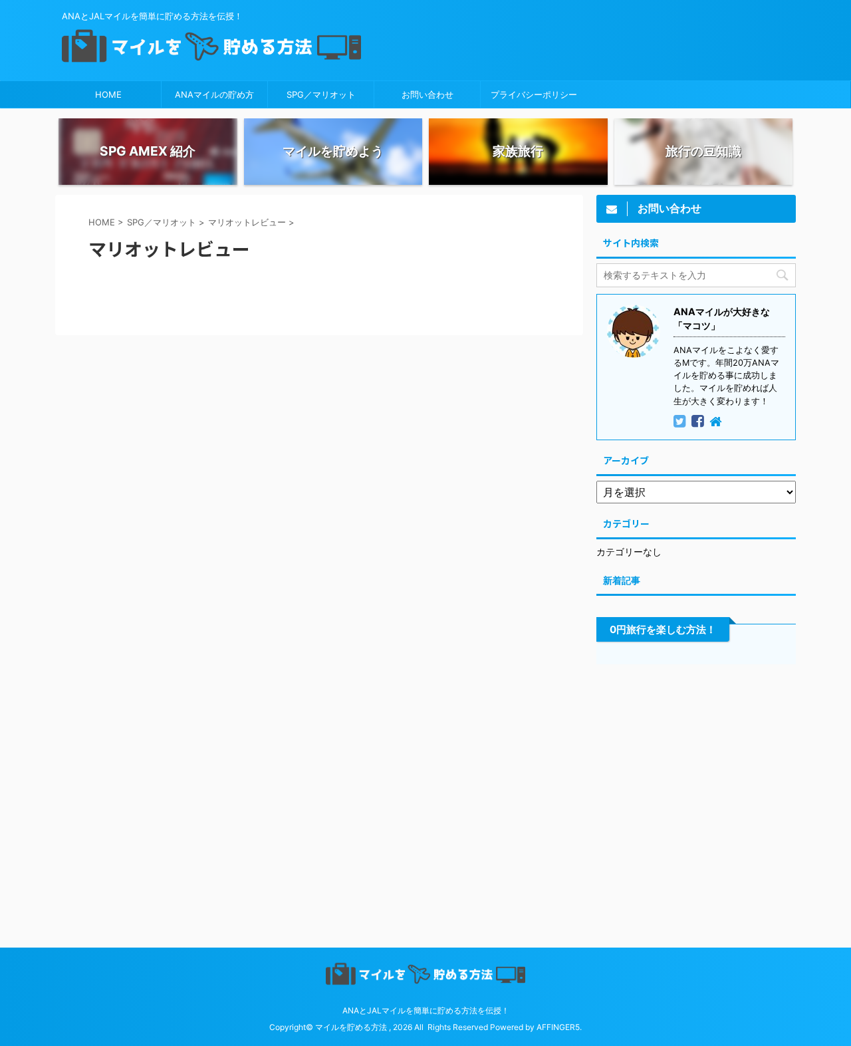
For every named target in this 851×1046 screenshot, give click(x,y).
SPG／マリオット (321, 94)
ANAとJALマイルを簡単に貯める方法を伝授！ (425, 1010)
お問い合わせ (427, 94)
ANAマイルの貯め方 (214, 94)
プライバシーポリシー (534, 94)
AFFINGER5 (558, 1027)
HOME (108, 94)
